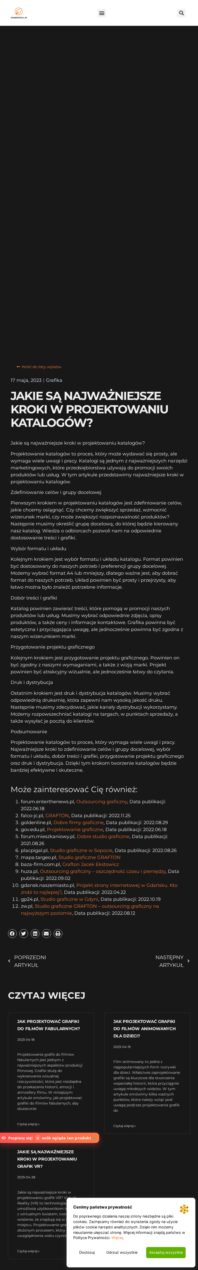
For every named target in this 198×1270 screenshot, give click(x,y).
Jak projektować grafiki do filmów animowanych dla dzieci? (144, 1028)
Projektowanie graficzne (75, 829)
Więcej (117, 1237)
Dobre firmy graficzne (78, 822)
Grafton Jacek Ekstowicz (90, 864)
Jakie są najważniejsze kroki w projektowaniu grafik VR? (47, 1159)
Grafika (54, 380)
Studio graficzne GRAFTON (90, 857)
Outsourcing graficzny (101, 801)
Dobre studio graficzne (103, 836)
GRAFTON (57, 815)
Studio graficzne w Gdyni (69, 899)
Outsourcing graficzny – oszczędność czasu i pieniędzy (103, 871)
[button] (101, 13)
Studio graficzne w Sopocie (81, 850)
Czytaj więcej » (28, 1124)
